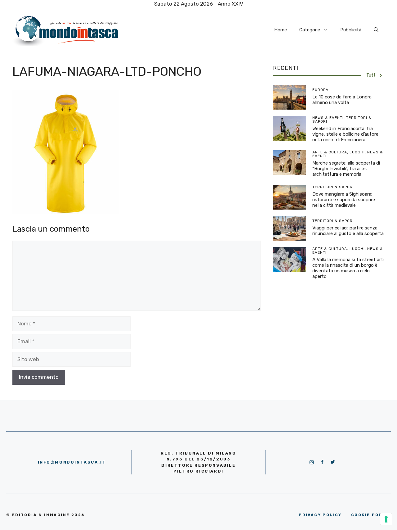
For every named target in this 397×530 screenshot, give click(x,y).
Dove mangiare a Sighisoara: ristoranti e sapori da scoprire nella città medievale (343, 199)
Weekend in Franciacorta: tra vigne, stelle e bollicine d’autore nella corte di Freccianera (345, 134)
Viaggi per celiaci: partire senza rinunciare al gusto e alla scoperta (348, 230)
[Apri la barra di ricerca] (376, 29)
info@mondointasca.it (72, 462)
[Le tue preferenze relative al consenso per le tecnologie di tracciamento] (386, 519)
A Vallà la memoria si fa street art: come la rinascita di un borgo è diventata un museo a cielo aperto (348, 268)
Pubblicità (350, 30)
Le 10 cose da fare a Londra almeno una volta (342, 99)
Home (280, 30)
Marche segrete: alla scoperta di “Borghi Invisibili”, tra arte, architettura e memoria (346, 168)
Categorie (309, 30)
